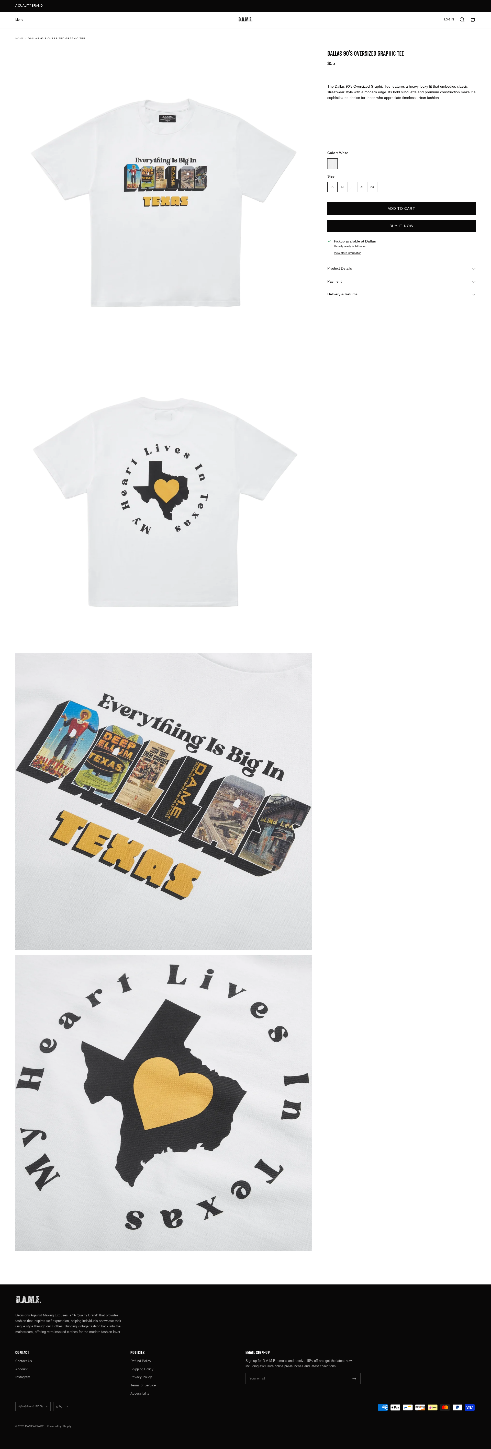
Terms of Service (143, 1385)
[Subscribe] (354, 1378)
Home (19, 38)
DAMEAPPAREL (35, 1426)
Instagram (22, 1377)
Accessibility (139, 1393)
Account (21, 1369)
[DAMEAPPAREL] (245, 19)
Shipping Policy (141, 1369)
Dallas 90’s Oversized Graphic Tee (56, 38)
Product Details (339, 268)
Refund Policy (140, 1361)
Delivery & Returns (342, 294)
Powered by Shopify (59, 1426)
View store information (347, 252)
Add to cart (401, 208)
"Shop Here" (52, 5)
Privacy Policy (141, 1377)
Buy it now (401, 226)
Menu (19, 19)
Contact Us (23, 1361)
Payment (334, 281)
